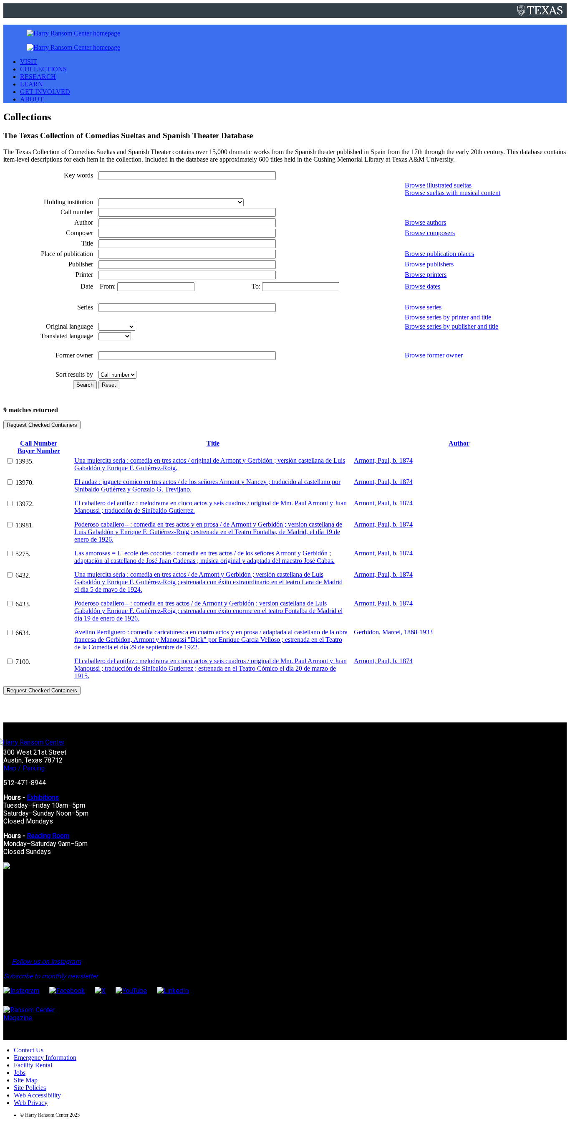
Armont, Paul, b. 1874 (383, 460)
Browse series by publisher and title (451, 326)
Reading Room (48, 836)
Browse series (423, 307)
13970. (24, 482)
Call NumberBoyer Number (39, 447)
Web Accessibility (37, 1095)
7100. (22, 661)
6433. (22, 604)
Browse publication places (439, 253)
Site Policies (30, 1087)
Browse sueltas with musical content (452, 192)
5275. (22, 553)
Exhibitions (43, 797)
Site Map (26, 1080)
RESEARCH (38, 76)
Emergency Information (45, 1057)
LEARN (31, 84)
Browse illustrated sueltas (438, 185)
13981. (24, 525)
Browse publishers (429, 264)
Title (213, 443)
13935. (24, 461)
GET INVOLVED (45, 91)
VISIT (28, 61)
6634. (22, 632)
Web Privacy (31, 1102)
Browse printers (425, 274)
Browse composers (430, 232)
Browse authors (425, 222)
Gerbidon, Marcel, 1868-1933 (393, 632)
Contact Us (28, 1050)
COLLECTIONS (43, 69)
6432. (22, 575)
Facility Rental (33, 1065)
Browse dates (422, 286)
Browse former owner (434, 355)
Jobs (19, 1072)
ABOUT (32, 99)
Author (459, 443)
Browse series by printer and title (448, 317)
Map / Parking (24, 768)
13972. (24, 503)
